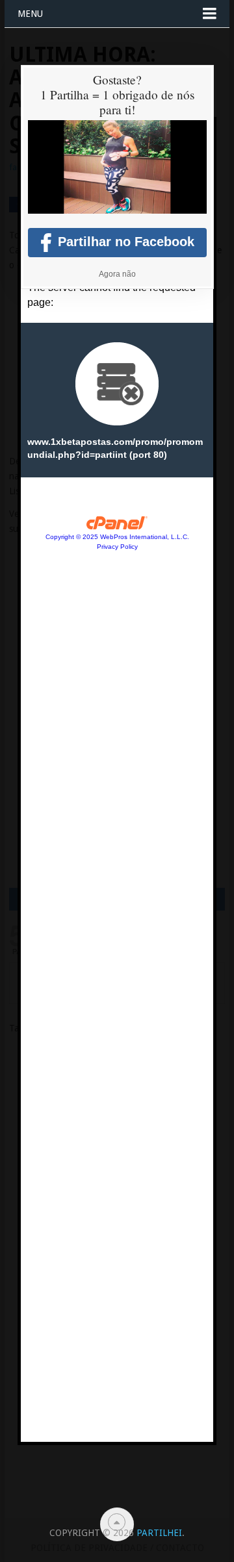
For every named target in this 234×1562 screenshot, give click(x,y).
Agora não (117, 274)
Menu (30, 13)
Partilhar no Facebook (126, 241)
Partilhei (159, 1533)
